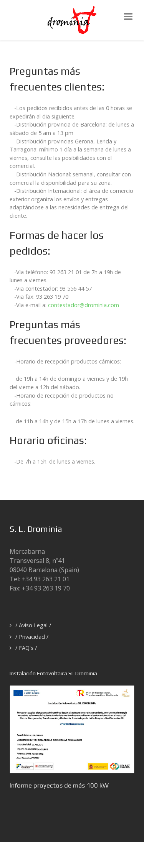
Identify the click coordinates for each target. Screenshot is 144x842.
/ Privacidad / (31, 636)
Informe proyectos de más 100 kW (59, 785)
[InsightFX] (72, 19)
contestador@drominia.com (83, 305)
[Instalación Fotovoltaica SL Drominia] (72, 728)
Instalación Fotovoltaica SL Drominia (53, 673)
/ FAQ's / (26, 647)
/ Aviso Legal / (33, 625)
